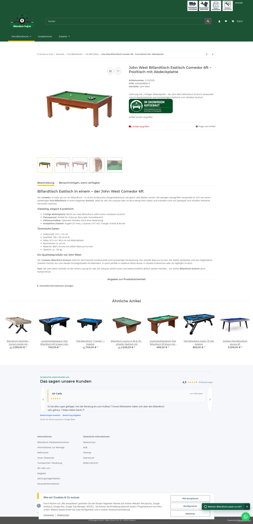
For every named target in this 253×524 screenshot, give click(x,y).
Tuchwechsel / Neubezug (49, 463)
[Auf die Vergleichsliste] (110, 71)
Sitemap (87, 452)
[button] (219, 21)
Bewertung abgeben (72, 415)
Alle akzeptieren (190, 498)
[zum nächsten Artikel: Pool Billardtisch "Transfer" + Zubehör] (213, 54)
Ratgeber (41, 473)
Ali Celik (57, 393)
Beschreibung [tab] (45, 182)
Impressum (48, 515)
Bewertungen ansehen (50, 415)
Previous (7, 330)
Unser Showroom (45, 457)
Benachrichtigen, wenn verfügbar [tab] (79, 182)
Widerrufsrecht (90, 463)
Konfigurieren (190, 506)
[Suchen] (208, 21)
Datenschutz (63, 515)
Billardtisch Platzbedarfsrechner (53, 442)
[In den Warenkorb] (39, 64)
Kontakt (239, 2)
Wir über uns (43, 468)
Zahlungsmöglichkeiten (48, 478)
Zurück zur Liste (46, 54)
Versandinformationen (48, 483)
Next (245, 330)
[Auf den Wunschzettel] (118, 71)
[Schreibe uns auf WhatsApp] (245, 516)
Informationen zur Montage (50, 447)
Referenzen (43, 452)
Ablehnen (190, 513)
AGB (85, 447)
